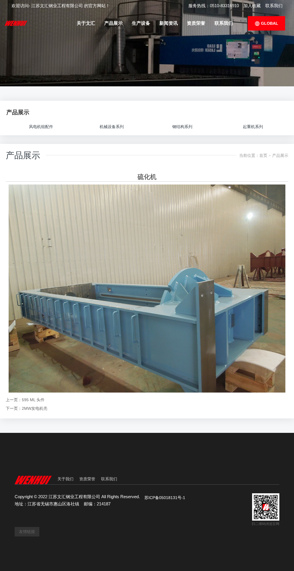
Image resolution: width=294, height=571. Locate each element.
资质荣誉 (196, 23)
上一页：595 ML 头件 (25, 399)
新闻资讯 (168, 23)
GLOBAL (269, 23)
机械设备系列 (112, 126)
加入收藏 (252, 5)
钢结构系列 (182, 126)
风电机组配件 (41, 126)
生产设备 (141, 23)
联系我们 (274, 5)
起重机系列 (253, 126)
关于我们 (65, 479)
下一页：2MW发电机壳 (26, 408)
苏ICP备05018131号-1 (164, 497)
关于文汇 (86, 23)
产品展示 (113, 23)
